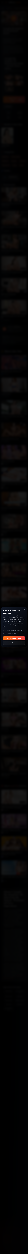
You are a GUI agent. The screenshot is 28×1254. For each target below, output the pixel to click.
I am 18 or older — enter (14, 638)
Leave (14, 643)
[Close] (24, 609)
